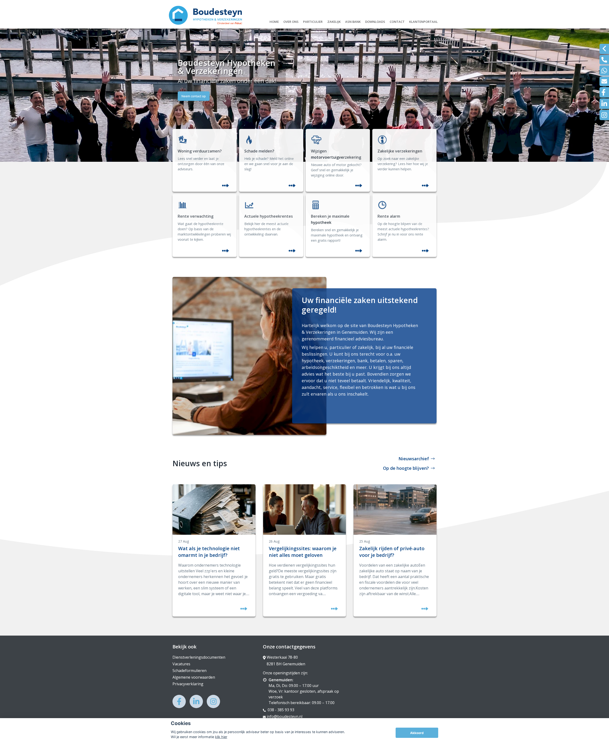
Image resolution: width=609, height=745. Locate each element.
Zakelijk (334, 21)
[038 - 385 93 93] (604, 59)
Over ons (291, 21)
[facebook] (604, 92)
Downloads (375, 21)
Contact (397, 21)
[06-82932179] (604, 70)
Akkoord (417, 733)
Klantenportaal (423, 21)
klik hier (221, 737)
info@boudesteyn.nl (284, 716)
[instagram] (604, 115)
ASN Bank (353, 21)
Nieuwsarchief (413, 458)
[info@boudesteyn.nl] (604, 81)
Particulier (313, 21)
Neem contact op (194, 96)
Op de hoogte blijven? (406, 468)
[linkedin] (604, 103)
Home (274, 21)
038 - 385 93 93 (280, 709)
